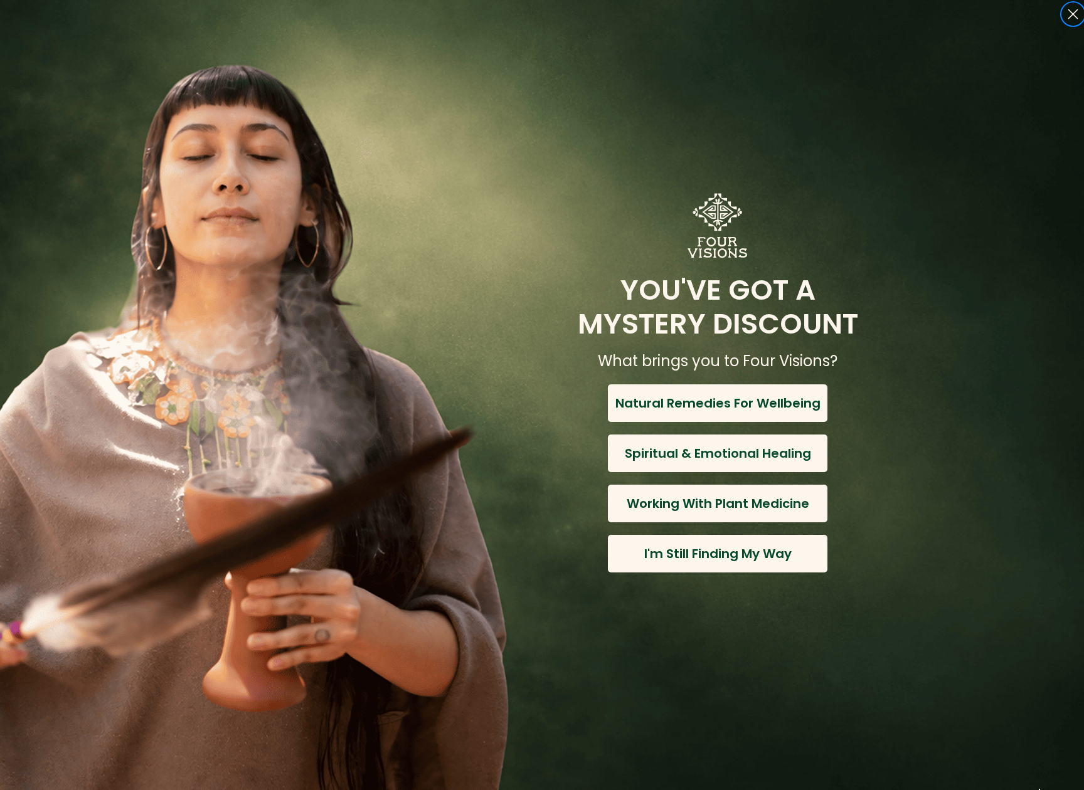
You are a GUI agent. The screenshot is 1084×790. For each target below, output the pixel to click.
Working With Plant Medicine (718, 503)
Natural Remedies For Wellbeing (718, 403)
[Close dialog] (1073, 14)
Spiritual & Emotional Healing (718, 453)
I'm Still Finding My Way (718, 553)
